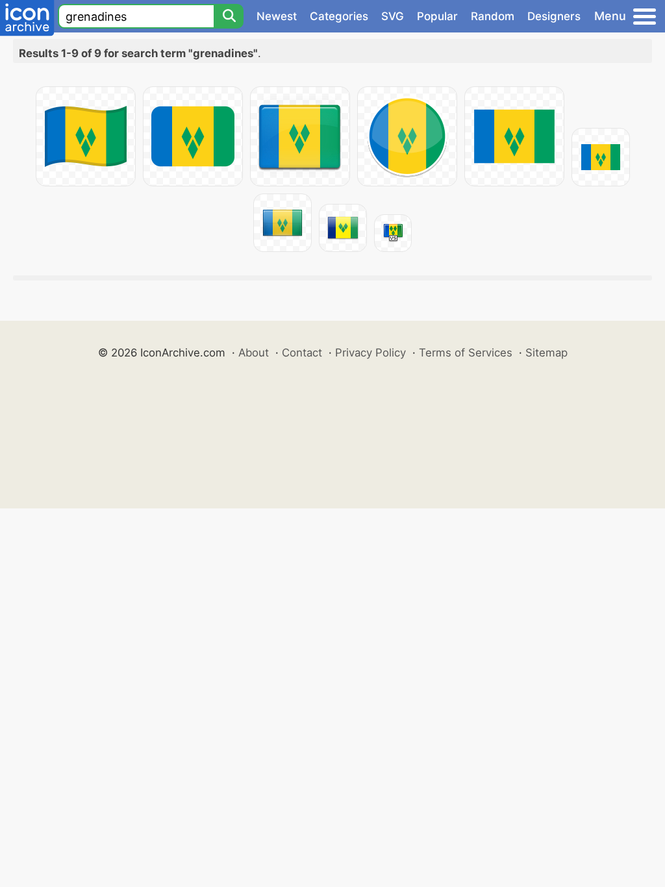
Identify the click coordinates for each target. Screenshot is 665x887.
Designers (554, 16)
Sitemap (546, 352)
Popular (437, 16)
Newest (277, 16)
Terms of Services (465, 352)
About (253, 352)
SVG (392, 16)
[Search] (229, 16)
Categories (339, 16)
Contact (302, 352)
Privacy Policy (370, 352)
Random (492, 16)
